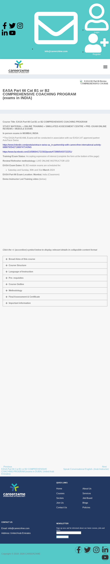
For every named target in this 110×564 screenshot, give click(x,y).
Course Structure (17, 265)
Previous (7, 467)
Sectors (60, 498)
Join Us (60, 503)
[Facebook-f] (4, 25)
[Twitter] (12, 25)
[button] (105, 66)
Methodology (15, 290)
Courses (60, 493)
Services (86, 493)
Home (59, 488)
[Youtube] (12, 33)
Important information (20, 303)
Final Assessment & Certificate (24, 297)
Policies (86, 507)
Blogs (85, 503)
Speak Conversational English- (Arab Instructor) (86, 469)
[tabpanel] (55, 286)
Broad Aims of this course (22, 259)
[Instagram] (20, 25)
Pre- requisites (16, 278)
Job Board (87, 498)
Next (104, 467)
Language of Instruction (21, 271)
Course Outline (16, 284)
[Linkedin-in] (4, 33)
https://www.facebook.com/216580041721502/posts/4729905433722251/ (37, 152)
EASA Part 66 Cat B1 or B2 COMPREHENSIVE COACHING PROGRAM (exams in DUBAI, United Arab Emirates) (27, 471)
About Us (86, 488)
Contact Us (61, 507)
